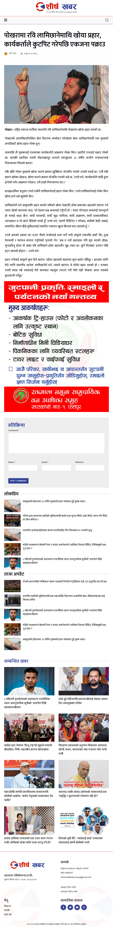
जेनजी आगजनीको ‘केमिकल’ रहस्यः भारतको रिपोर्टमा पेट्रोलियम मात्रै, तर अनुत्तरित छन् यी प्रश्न (65, 582)
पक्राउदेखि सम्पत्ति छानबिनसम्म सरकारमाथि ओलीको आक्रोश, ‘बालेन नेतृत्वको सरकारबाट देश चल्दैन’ (28, 796)
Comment (14, 430)
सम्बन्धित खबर (16, 661)
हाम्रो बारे (8, 915)
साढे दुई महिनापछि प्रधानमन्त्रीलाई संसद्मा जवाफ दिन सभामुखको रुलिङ (83, 701)
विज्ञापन (7, 906)
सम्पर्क (7, 910)
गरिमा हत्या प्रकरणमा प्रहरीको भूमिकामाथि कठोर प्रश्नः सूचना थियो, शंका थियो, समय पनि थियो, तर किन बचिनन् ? (65, 518)
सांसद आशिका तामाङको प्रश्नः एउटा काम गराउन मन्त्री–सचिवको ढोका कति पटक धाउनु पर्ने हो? (28, 840)
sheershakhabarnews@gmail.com (76, 877)
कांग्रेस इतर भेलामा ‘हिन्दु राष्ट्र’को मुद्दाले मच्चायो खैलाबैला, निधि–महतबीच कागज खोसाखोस (28, 747)
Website (79, 462)
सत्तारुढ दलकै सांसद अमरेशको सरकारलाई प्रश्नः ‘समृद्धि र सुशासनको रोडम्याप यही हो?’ (83, 794)
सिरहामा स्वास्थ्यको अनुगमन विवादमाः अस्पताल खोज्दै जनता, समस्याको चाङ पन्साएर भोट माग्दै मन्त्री (83, 749)
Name (12, 462)
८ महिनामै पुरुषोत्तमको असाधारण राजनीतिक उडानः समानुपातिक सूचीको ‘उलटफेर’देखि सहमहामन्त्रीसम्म (62, 561)
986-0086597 (67, 873)
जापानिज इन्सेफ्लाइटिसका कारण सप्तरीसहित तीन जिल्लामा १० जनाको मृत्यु (57, 530)
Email (45, 462)
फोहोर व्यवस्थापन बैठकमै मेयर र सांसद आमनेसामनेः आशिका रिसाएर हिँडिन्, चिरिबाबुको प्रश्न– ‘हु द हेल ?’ (65, 547)
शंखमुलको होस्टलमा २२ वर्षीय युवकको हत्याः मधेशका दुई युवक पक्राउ (54, 501)
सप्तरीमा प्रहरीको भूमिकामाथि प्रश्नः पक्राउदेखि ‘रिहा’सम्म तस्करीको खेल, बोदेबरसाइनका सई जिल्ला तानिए (64, 598)
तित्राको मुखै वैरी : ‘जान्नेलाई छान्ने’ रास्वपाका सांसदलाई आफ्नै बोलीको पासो (81, 840)
